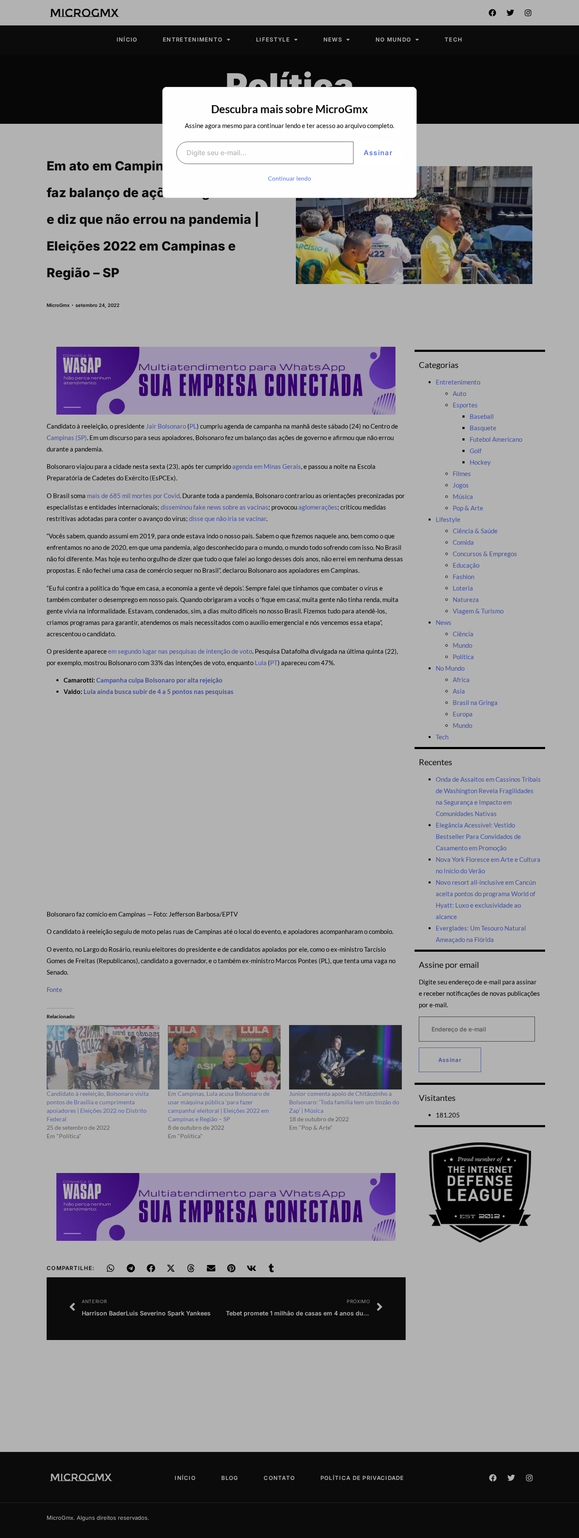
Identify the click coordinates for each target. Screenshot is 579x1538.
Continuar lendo (289, 178)
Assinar (378, 152)
